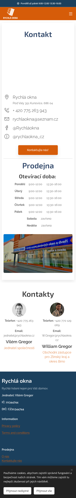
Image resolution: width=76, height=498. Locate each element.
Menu (70, 13)
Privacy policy (11, 426)
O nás (5, 456)
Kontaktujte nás (12, 460)
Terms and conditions (16, 433)
